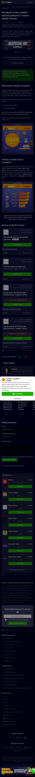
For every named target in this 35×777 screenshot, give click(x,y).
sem (8, 390)
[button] (30, 379)
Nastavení (17, 398)
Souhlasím (18, 394)
